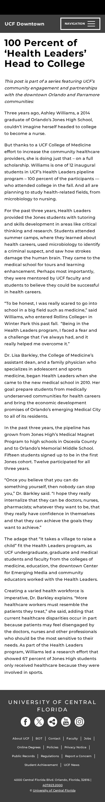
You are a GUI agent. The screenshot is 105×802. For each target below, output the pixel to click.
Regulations (50, 756)
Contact (54, 738)
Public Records (23, 756)
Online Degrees (29, 747)
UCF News (71, 765)
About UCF (21, 738)
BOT (39, 738)
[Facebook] (26, 722)
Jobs (87, 738)
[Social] (52, 722)
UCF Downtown (24, 24)
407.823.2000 (53, 785)
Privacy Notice (75, 747)
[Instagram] (79, 722)
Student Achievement (41, 765)
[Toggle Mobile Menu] (99, 6)
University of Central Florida (52, 706)
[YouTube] (66, 722)
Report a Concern (78, 756)
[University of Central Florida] (44, 7)
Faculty (72, 738)
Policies (52, 747)
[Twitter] (39, 722)
